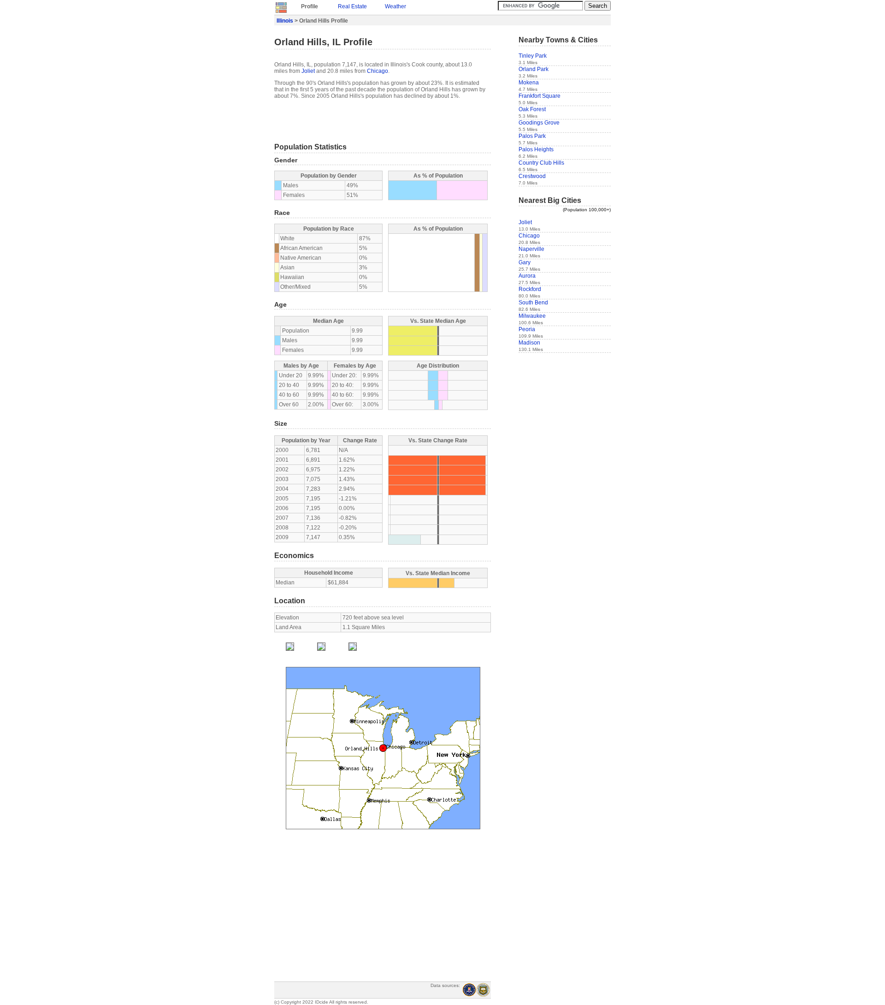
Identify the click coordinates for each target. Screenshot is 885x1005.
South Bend (533, 302)
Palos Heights (536, 149)
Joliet (308, 71)
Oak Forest (532, 109)
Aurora (527, 276)
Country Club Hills (541, 163)
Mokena (529, 82)
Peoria (527, 329)
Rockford (530, 289)
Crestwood (532, 176)
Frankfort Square (539, 96)
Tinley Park (533, 56)
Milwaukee (532, 316)
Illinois (285, 21)
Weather (395, 6)
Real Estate (352, 6)
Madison (529, 342)
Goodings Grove (539, 122)
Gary (525, 262)
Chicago (377, 71)
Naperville (531, 249)
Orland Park (534, 69)
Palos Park (532, 136)
